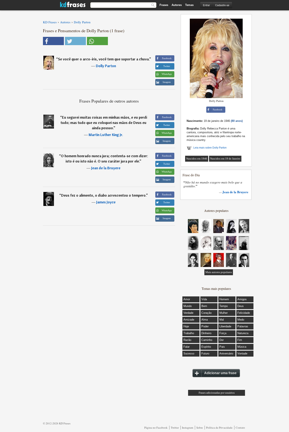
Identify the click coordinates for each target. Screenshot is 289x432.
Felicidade (243, 312)
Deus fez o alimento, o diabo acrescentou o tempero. (103, 195)
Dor (221, 340)
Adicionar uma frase (220, 373)
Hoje (186, 326)
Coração (206, 312)
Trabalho (188, 333)
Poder (205, 326)
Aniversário (226, 353)
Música (241, 346)
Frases (164, 5)
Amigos (242, 299)
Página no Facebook (156, 427)
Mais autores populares (218, 272)
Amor (186, 299)
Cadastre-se (222, 5)
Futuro (205, 353)
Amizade (188, 319)
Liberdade (225, 326)
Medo (240, 319)
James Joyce (106, 202)
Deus (240, 306)
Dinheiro (206, 333)
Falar (186, 346)
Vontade (242, 353)
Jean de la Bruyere (105, 167)
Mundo (187, 306)
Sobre (199, 427)
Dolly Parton (106, 65)
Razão (187, 340)
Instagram (187, 427)
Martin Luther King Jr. (106, 134)
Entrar (206, 5)
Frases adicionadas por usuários (217, 392)
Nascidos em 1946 (196, 158)
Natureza (242, 333)
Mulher (223, 312)
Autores (177, 5)
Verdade (188, 312)
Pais (222, 346)
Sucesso (188, 353)
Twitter (175, 427)
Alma (204, 319)
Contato (240, 427)
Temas (189, 5)
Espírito (206, 346)
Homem (224, 299)
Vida (204, 299)
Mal (221, 319)
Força (222, 333)
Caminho (206, 340)
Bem (204, 306)
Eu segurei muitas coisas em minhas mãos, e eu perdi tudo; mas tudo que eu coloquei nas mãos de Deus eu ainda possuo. (104, 122)
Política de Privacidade (219, 427)
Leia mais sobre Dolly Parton (210, 147)
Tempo (223, 306)
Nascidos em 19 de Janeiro (225, 158)
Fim (239, 340)
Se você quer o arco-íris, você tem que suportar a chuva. (103, 59)
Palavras (242, 326)
